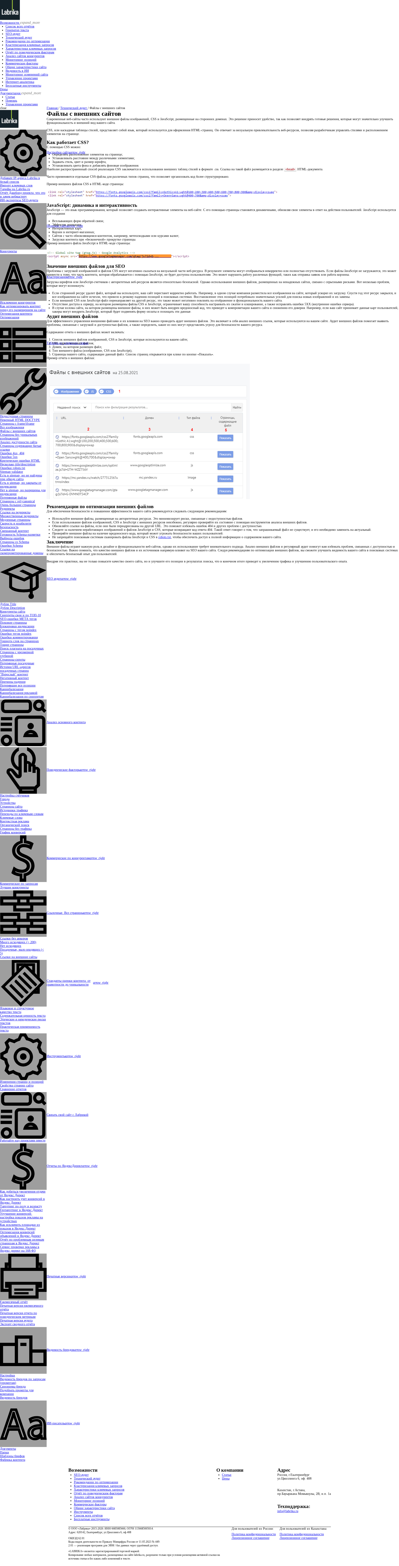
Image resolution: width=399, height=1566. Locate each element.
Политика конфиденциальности (254, 1534)
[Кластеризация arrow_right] (23, 277)
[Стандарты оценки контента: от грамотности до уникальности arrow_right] (23, 983)
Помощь (11, 100)
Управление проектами (22, 78)
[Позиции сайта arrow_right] (23, 226)
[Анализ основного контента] (23, 722)
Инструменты (83, 1512)
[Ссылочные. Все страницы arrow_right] (23, 913)
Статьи (10, 97)
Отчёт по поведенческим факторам (30, 52)
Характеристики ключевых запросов (31, 48)
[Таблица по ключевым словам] (23, 343)
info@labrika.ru (287, 1511)
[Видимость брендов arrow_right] (23, 1350)
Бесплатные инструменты (23, 85)
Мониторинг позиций (21, 59)
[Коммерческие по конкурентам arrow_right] (23, 858)
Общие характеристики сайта (26, 67)
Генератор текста (17, 30)
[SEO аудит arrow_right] (23, 579)
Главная (52, 108)
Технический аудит (19, 37)
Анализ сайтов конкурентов (25, 56)
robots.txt (164, 537)
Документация (20, 93)
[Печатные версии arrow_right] (23, 1276)
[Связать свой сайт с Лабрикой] (23, 1115)
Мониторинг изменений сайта (27, 74)
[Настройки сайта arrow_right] (23, 152)
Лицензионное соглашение (250, 1538)
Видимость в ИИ (17, 71)
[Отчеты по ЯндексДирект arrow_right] (23, 1166)
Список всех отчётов (20, 26)
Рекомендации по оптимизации (28, 41)
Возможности (20, 22)
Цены (4, 89)
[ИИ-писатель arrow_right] (23, 1423)
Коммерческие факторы (22, 63)
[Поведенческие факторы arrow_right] (23, 770)
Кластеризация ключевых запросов (30, 45)
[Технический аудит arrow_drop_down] (23, 391)
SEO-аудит (13, 34)
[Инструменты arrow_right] (23, 1056)
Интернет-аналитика (20, 82)
